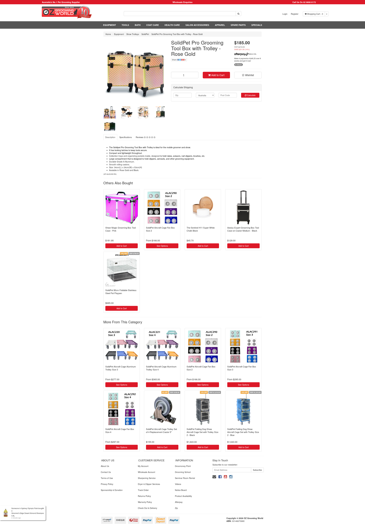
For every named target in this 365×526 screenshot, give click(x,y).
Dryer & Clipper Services (149, 484)
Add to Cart (217, 75)
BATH (138, 25)
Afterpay (178, 502)
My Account (143, 466)
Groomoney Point (183, 466)
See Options (162, 245)
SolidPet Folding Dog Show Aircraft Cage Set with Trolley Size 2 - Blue (243, 432)
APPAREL (220, 25)
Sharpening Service (147, 478)
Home (108, 34)
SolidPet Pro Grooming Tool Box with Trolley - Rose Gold (177, 34)
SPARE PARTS (238, 25)
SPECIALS (256, 25)
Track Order (143, 490)
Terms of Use (107, 478)
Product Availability (183, 496)
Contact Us (106, 472)
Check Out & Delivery (147, 508)
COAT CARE (152, 25)
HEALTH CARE (172, 25)
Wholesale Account (146, 472)
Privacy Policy (107, 484)
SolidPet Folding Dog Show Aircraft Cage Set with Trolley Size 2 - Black (202, 432)
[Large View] (109, 112)
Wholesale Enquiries (182, 2)
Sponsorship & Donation (112, 490)
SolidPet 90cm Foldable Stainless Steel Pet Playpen (120, 292)
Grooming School (183, 472)
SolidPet (145, 34)
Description (110, 137)
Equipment (119, 34)
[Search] (238, 13)
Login (284, 13)
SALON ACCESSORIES (197, 25)
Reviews (140, 137)
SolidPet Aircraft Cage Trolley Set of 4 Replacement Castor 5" (161, 431)
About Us (105, 466)
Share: (175, 59)
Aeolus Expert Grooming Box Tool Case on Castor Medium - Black (243, 229)
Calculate (251, 95)
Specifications (125, 137)
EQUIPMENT (109, 25)
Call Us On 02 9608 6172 (304, 2)
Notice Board (181, 490)
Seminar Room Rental (185, 478)
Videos (178, 484)
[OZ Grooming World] (60, 12)
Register (294, 13)
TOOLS (125, 25)
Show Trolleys (132, 34)
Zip (176, 508)
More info (252, 54)
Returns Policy (144, 496)
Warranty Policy (145, 502)
